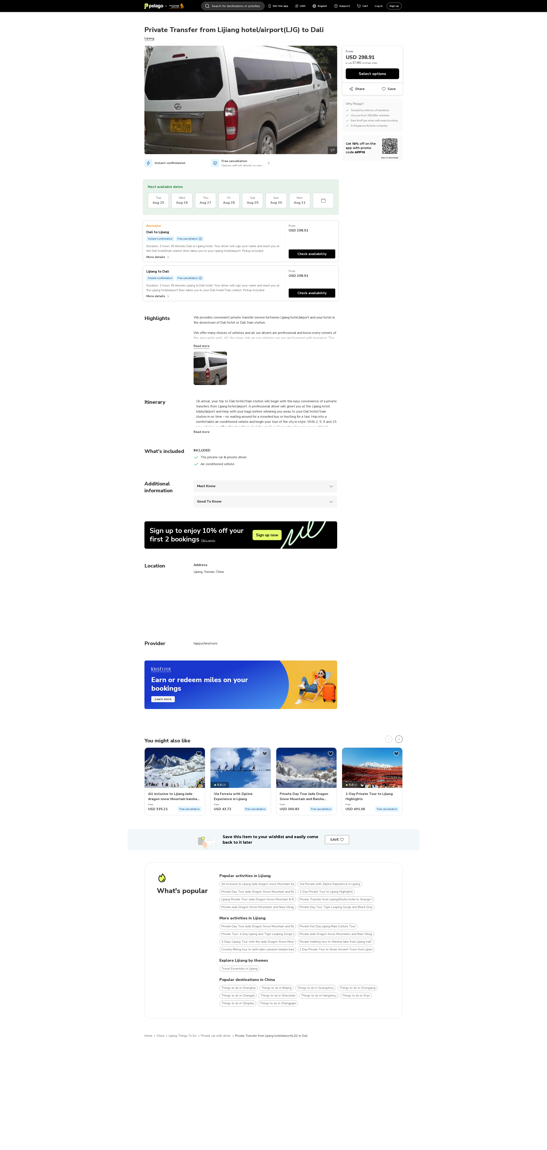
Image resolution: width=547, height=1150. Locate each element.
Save (392, 89)
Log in (378, 6)
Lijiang (149, 38)
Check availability (311, 254)
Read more (201, 346)
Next (340, 101)
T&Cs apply (208, 540)
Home (148, 1036)
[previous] (388, 739)
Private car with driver (216, 1036)
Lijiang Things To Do (183, 1036)
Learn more (163, 699)
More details (155, 257)
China (160, 1036)
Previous (141, 101)
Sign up (394, 6)
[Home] (164, 6)
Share (360, 89)
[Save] (199, 754)
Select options (372, 73)
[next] (399, 739)
